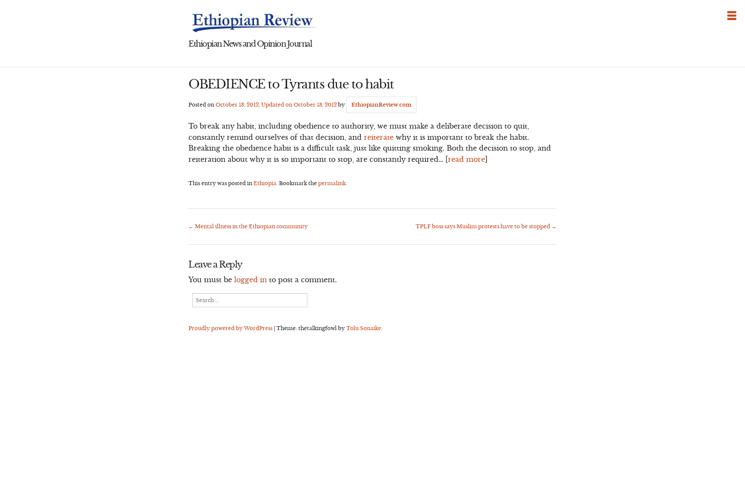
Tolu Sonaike (363, 328)
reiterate (379, 137)
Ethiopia (265, 183)
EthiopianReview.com (381, 104)
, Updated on (276, 104)
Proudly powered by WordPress (230, 328)
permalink (332, 183)
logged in (250, 279)
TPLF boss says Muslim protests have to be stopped (486, 226)
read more (466, 159)
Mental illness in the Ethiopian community (248, 226)
